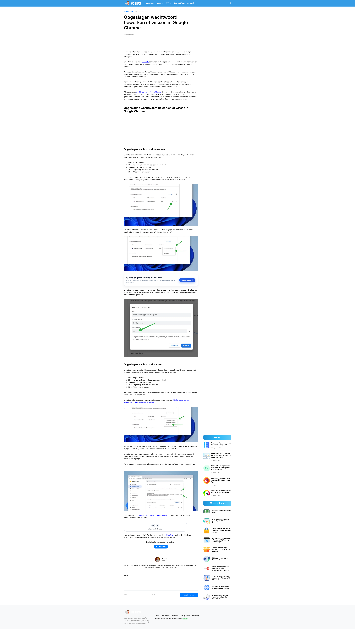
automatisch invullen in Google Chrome (153, 515)
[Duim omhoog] (153, 525)
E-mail (154, 594)
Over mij (175, 616)
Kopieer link (161, 547)
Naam (126, 594)
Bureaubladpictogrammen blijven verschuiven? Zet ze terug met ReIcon (221, 455)
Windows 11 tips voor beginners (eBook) (170, 618)
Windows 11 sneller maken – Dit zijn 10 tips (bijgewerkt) (221, 491)
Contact (156, 616)
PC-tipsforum (169, 535)
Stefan (164, 558)
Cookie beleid (165, 616)
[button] (230, 3)
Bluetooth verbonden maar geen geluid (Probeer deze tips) (220, 480)
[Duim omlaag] (157, 525)
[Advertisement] (161, 44)
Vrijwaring (195, 616)
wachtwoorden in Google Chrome (148, 92)
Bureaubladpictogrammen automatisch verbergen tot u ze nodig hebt (220, 467)
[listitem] (217, 511)
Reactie (126, 575)
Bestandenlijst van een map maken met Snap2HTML (221, 444)
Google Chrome (128, 11)
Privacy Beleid (185, 616)
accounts (145, 62)
